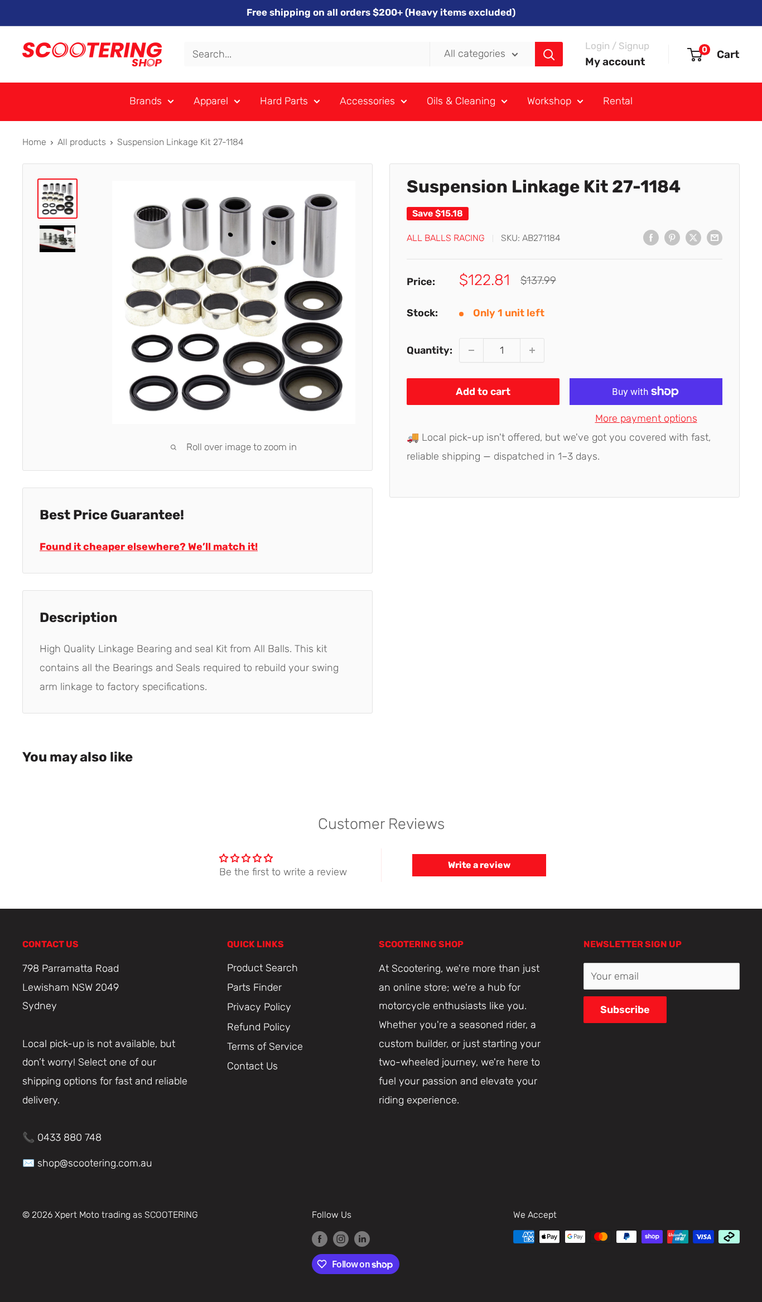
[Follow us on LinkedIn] (362, 1238)
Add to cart (483, 391)
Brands (145, 101)
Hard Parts (284, 101)
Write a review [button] (479, 865)
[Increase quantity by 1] (532, 350)
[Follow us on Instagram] (341, 1238)
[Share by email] (714, 237)
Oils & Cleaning (461, 101)
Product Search (262, 968)
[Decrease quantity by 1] (471, 350)
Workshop (549, 101)
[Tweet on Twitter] (693, 237)
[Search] (549, 54)
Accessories (367, 101)
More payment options (646, 418)
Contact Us (252, 1066)
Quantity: (429, 350)
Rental (618, 101)
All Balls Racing (446, 238)
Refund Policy (259, 1027)
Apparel (211, 101)
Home (34, 142)
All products (81, 142)
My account (615, 61)
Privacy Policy (259, 1007)
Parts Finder (254, 987)
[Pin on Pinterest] (672, 237)
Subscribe (625, 1010)
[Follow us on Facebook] (319, 1238)
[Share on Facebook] (651, 237)
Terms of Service (265, 1046)
